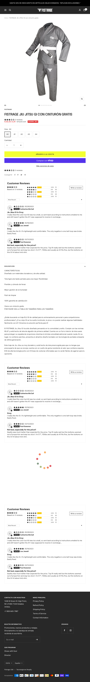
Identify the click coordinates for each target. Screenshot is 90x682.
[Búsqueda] (10, 10)
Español (17, 663)
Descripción (9, 266)
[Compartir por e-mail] (25, 175)
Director (7, 655)
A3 (29, 134)
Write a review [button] (76, 188)
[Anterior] (5, 105)
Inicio (6, 18)
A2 (22, 134)
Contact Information (40, 618)
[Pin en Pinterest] (17, 175)
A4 (36, 134)
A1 (14, 134)
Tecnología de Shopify (24, 669)
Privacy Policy (38, 601)
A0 (7, 134)
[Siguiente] (85, 105)
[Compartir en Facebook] (14, 175)
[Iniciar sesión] (80, 10)
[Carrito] (84, 10)
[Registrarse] (37, 639)
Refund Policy (38, 605)
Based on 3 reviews (14, 189)
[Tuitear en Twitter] (21, 175)
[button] (9, 120)
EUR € (8, 663)
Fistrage (8, 109)
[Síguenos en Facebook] (64, 630)
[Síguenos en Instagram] (71, 630)
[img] (19, 206)
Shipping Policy (39, 609)
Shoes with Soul (10, 651)
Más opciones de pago (45, 166)
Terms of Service (39, 613)
